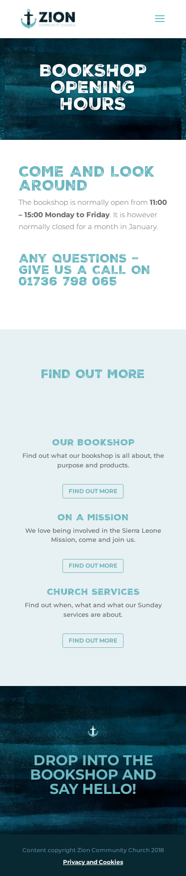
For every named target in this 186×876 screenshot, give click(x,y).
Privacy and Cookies (93, 861)
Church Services (93, 591)
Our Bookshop (93, 442)
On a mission (93, 517)
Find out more (93, 491)
